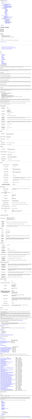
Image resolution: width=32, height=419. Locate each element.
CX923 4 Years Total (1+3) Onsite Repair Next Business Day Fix (6, 367)
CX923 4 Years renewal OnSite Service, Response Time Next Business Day (7, 383)
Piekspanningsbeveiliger (2, 371)
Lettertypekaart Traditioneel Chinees (4, 388)
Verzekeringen (6, 9)
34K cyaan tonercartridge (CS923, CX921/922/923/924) (6, 347)
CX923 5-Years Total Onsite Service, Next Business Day (6, 380)
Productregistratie (7, 20)
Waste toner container (2, 340)
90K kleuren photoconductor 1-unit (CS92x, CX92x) (5, 341)
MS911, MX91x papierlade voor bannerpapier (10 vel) (5, 358)
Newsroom (3, 403)
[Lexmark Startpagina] (5, 0)
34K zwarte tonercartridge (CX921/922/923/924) (5, 349)
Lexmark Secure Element (2, 369)
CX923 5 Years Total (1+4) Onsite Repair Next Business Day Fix (6, 368)
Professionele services (6, 17)
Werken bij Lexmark (4, 402)
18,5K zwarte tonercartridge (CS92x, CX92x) (4, 351)
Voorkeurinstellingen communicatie (5, 408)
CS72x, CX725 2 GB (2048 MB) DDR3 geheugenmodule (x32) (6, 386)
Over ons (2, 401)
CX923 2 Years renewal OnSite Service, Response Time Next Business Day (7, 379)
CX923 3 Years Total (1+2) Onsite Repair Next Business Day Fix (6, 372)
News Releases (3, 406)
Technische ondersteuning (7, 19)
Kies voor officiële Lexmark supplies (7, 5)
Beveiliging (6, 14)
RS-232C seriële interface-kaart (3, 359)
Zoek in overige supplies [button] (2, 338)
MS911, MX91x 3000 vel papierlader (4, 373)
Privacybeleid (3, 414)
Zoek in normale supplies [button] (3, 345)
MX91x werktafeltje (2, 360)
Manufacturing (6, 11)
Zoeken (2, 1)
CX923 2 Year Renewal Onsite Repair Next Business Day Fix (6, 384)
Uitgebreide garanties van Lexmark (7, 7)
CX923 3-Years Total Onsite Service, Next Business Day (6, 378)
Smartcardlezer (1, 366)
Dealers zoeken (3, 407)
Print (5, 13)
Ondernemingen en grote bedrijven (7, 4)
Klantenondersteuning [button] (4, 18)
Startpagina (3, 25)
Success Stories (3, 405)
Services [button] (2, 15)
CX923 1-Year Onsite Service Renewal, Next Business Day (6, 382)
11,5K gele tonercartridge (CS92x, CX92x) (4, 352)
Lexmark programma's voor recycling (7, 6)
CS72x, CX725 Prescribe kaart (3, 364)
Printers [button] (2, 3)
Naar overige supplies (2, 333)
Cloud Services (5, 16)
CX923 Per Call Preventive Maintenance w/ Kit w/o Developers (6, 375)
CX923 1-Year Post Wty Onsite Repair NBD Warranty (5, 381)
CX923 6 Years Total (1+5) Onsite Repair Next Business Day (6, 377)
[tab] (17, 54)
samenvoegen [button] (1, 337)
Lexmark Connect (3, 404)
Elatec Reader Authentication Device (4, 370)
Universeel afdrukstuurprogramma (8, 22)
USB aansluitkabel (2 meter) (3, 362)
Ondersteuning (3, 409)
